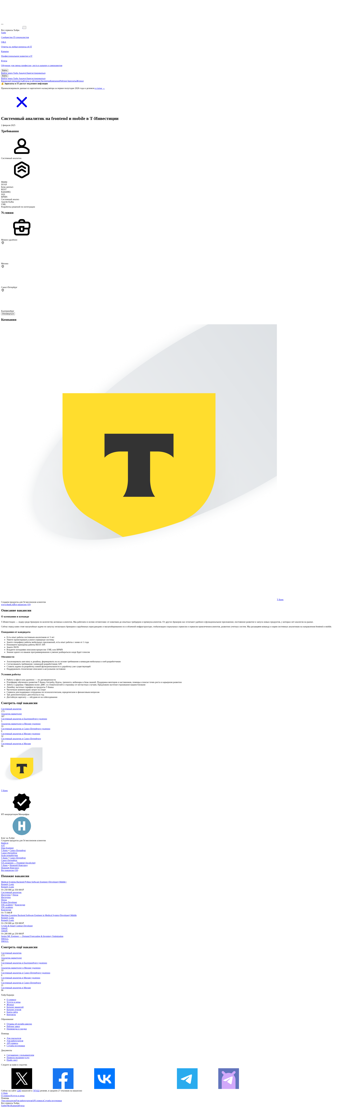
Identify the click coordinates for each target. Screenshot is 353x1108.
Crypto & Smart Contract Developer (17, 926)
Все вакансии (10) (22, 604)
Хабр (3, 1105)
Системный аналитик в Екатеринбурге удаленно (24, 719)
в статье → (100, 88)
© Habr (4, 1093)
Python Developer (9, 902)
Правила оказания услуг (18, 1057)
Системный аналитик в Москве (16, 743)
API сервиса (12, 1043)
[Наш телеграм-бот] (228, 1088)
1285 (19, 1091)
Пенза (15, 895)
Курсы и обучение (31, 81)
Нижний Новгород (19, 865)
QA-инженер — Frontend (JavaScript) (18, 863)
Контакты (11, 1014)
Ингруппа (6, 895)
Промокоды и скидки (17, 1029)
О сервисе (11, 999)
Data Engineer (7, 848)
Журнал (80, 81)
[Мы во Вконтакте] (104, 1088)
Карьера (14, 1105)
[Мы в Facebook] (63, 1088)
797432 (36, 1091)
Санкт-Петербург (18, 850)
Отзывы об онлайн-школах (19, 1024)
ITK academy (7, 905)
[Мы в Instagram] (146, 1088)
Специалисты (16, 81)
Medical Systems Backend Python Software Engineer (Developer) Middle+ (34, 882)
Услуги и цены (14, 1002)
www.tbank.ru (7, 604)
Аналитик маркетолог (11, 714)
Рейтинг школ (13, 1026)
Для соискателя (14, 1038)
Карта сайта (12, 1012)
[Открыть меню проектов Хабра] (2, 24)
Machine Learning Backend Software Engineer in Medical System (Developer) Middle (39, 915)
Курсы (21, 1105)
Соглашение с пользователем (20, 1055)
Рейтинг (63, 81)
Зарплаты (71, 81)
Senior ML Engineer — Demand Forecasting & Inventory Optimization (32, 936)
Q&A (8, 1105)
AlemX (4, 928)
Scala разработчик (9, 855)
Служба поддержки (16, 1046)
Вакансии (5, 81)
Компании (55, 81)
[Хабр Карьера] (12, 27)
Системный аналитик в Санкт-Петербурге (21, 738)
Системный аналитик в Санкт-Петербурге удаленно (25, 729)
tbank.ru (4, 843)
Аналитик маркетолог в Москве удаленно (21, 724)
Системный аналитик (11, 709)
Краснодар (20, 905)
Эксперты (45, 81)
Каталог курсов (14, 1009)
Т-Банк (280, 599)
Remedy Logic (7, 884)
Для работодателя (15, 1041)
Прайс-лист (12, 1060)
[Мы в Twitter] (21, 1088)
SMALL (5, 939)
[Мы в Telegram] (187, 1088)
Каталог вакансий (15, 1007)
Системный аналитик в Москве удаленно (20, 734)
